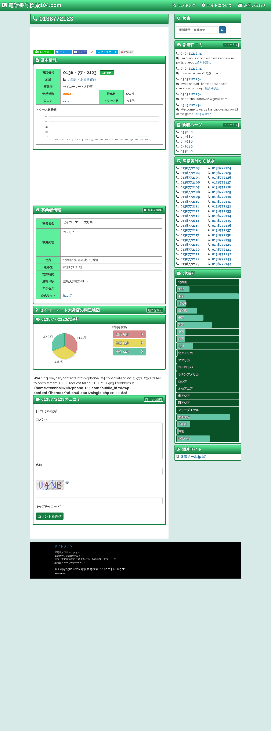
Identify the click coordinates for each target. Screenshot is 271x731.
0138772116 (189, 230)
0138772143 (221, 259)
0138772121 (189, 254)
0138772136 (221, 226)
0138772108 (190, 192)
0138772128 (221, 187)
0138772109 (190, 197)
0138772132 (221, 206)
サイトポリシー (64, 546)
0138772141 (221, 249)
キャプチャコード (48, 506)
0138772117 (189, 235)
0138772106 (190, 182)
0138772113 (189, 216)
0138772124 (221, 168)
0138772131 (221, 202)
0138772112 (189, 211)
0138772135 (221, 221)
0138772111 (189, 206)
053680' (187, 146)
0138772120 (190, 249)
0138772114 (189, 221)
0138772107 (190, 187)
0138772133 (221, 211)
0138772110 (189, 202)
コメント (42, 419)
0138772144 (221, 264)
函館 (93, 79)
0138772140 (221, 245)
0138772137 (221, 230)
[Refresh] (67, 482)
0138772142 (221, 254)
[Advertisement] (98, 37)
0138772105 (190, 177)
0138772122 (189, 259)
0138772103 (190, 168)
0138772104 (190, 173)
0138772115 (189, 226)
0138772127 (221, 182)
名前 (39, 464)
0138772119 (189, 245)
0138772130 (221, 197)
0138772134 (221, 216)
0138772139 (221, 240)
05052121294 (191, 53)
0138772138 (221, 235)
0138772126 (221, 177)
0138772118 (189, 240)
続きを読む (203, 62)
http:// (67, 295)
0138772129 (221, 192)
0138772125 (221, 173)
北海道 (72, 79)
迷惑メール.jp (191, 457)
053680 (186, 132)
